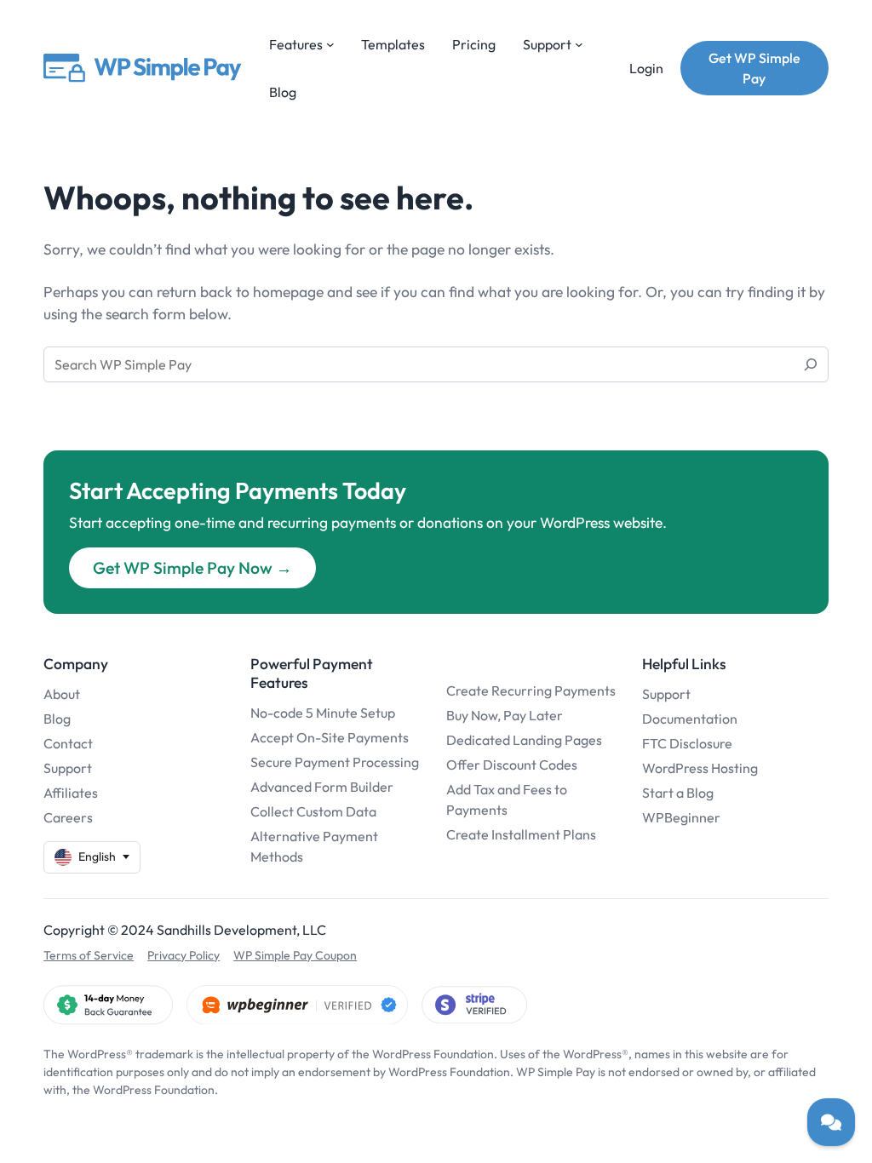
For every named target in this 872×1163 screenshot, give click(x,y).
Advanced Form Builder (321, 786)
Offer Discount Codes (511, 764)
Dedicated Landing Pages (524, 739)
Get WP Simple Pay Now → (192, 568)
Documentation (689, 718)
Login (646, 68)
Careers (68, 817)
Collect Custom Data (313, 811)
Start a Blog (678, 792)
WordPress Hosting (700, 767)
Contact (68, 743)
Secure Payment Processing (334, 762)
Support (67, 767)
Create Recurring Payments (531, 690)
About (61, 693)
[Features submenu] (330, 44)
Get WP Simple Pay (754, 68)
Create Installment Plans (521, 834)
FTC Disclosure (687, 743)
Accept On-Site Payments (329, 737)
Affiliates (70, 792)
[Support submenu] (579, 44)
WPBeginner (681, 817)
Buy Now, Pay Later (504, 715)
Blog (57, 718)
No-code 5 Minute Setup (322, 712)
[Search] (810, 364)
